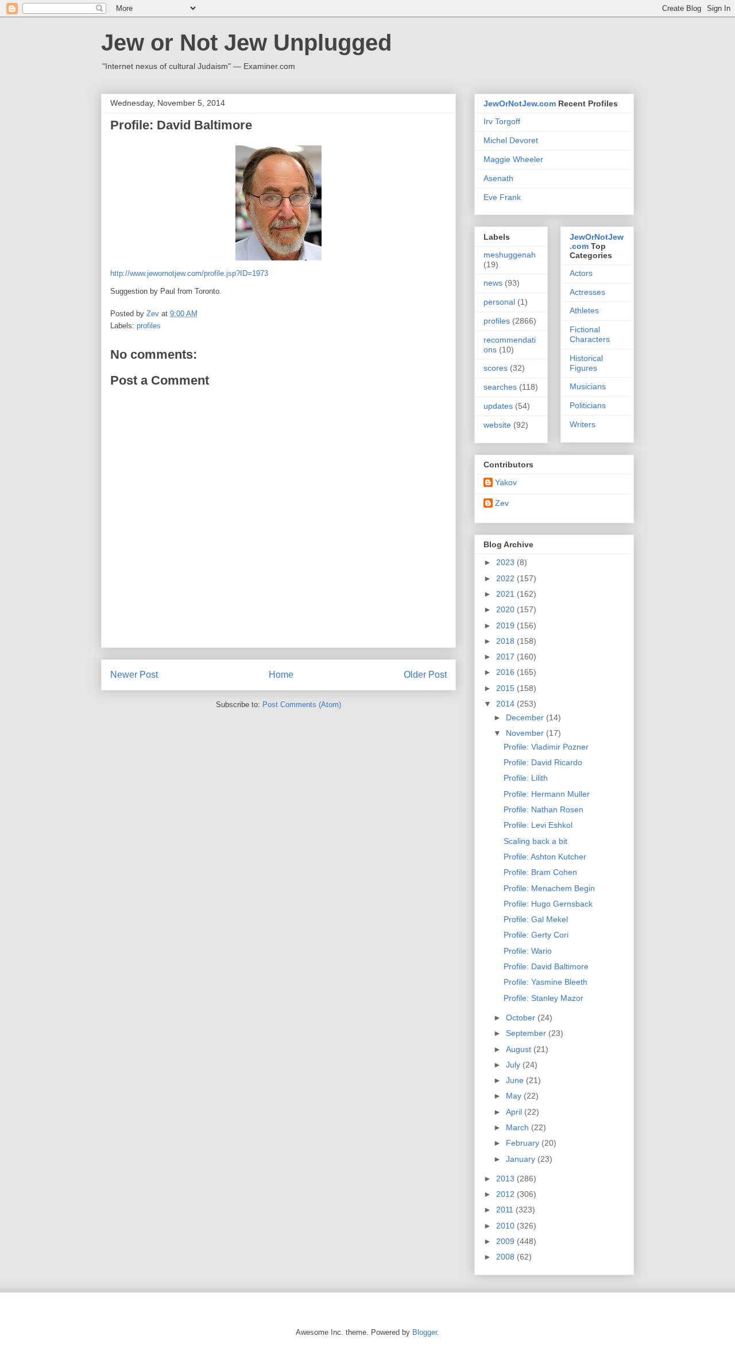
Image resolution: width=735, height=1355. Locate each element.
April (515, 1111)
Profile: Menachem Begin (549, 888)
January (521, 1159)
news (492, 282)
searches (500, 386)
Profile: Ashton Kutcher (545, 856)
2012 (506, 1194)
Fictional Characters (590, 334)
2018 (506, 641)
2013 (506, 1178)
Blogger (424, 1332)
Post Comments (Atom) (301, 704)
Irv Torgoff (501, 121)
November (526, 733)
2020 (506, 609)
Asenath (498, 178)
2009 (506, 1241)
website (497, 424)
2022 (506, 578)
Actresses (587, 292)
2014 (506, 703)
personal (499, 301)
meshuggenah (509, 254)
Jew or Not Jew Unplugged (246, 42)
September (527, 1033)
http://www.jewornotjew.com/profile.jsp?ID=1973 (189, 273)
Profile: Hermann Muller (547, 794)
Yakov (506, 482)
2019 (506, 625)
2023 (506, 562)
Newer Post (134, 675)
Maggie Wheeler (513, 159)
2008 (506, 1256)
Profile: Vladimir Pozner (546, 746)
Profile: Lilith (526, 777)
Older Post (425, 675)
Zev (502, 503)
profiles (149, 325)
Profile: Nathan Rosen (543, 809)
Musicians (588, 386)
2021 (506, 593)
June (516, 1080)
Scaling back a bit (535, 841)
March (518, 1127)
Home (281, 675)
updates (498, 405)
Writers (582, 424)
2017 (506, 656)
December (526, 717)
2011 (506, 1209)
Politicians (588, 405)
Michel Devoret (510, 140)
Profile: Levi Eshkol (538, 825)
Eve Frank (502, 197)
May (515, 1095)
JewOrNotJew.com (519, 103)
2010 (506, 1225)
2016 (506, 672)
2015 (506, 688)
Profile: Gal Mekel (536, 919)
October (521, 1017)
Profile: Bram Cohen (540, 872)
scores (495, 368)
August (519, 1049)
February (523, 1142)
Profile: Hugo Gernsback (548, 903)
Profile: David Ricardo (543, 762)
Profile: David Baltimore (546, 966)
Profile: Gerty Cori (536, 934)
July (514, 1064)
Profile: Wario (528, 950)
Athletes (584, 310)
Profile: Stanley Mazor (543, 998)
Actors (581, 273)
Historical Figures (586, 363)
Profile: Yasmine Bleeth (545, 981)
